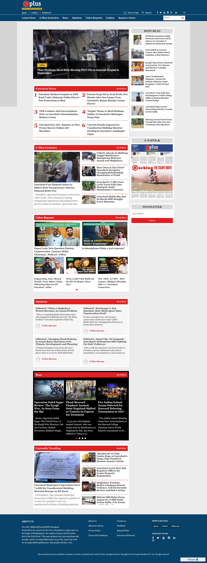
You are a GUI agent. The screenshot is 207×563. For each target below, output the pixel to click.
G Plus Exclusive (49, 18)
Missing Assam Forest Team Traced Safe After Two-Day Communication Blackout (158, 122)
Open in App (133, 12)
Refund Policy (123, 530)
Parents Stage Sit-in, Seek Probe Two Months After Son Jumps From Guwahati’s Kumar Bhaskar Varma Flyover (107, 99)
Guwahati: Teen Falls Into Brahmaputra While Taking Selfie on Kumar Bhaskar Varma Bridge (158, 97)
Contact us (121, 521)
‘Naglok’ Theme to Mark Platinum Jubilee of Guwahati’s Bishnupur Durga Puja (105, 114)
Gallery (110, 18)
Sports (24, 13)
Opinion (77, 18)
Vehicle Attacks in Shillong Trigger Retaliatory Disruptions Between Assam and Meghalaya (112, 157)
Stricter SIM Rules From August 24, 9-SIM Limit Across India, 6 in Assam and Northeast (111, 501)
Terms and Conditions (98, 535)
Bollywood (46, 13)
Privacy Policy (94, 530)
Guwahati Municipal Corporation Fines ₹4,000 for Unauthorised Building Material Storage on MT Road (57, 488)
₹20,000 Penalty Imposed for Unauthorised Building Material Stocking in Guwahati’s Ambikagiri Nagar (106, 129)
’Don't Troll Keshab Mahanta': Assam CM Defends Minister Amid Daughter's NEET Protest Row (157, 81)
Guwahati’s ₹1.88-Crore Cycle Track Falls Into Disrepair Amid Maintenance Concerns (110, 186)
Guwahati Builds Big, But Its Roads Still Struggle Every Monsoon (111, 199)
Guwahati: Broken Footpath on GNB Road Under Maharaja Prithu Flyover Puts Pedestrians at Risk (59, 97)
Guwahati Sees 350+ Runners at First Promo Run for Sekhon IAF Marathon (59, 128)
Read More (121, 89)
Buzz (65, 18)
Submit (152, 220)
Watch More (121, 218)
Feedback (121, 526)
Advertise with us (95, 526)
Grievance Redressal (126, 535)
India (42, 65)
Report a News (127, 18)
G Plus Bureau (49, 325)
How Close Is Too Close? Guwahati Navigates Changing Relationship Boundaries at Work (110, 171)
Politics (35, 13)
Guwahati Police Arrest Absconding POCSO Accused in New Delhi (158, 109)
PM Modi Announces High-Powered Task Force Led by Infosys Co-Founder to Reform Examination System (158, 40)
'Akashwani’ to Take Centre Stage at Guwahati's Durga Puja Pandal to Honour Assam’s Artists (112, 457)
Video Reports (94, 18)
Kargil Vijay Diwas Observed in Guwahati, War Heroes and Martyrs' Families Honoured (158, 66)
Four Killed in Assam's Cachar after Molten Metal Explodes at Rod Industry (157, 52)
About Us (92, 521)
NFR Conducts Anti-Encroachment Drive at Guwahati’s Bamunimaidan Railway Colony (58, 114)
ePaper (192, 559)
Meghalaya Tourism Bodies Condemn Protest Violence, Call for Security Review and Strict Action (112, 486)
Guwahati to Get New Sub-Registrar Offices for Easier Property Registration (112, 472)
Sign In (148, 12)
